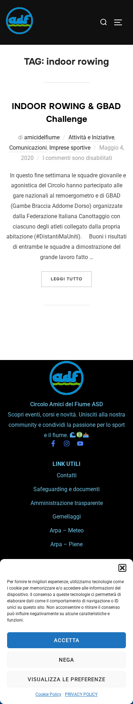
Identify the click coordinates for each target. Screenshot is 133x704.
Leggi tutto (71, 276)
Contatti (67, 475)
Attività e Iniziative (91, 137)
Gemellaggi (66, 516)
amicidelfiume (42, 137)
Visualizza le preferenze (66, 679)
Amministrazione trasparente (67, 503)
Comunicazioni (28, 147)
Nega (66, 660)
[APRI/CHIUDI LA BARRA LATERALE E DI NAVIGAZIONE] (120, 22)
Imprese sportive (69, 147)
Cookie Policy (48, 694)
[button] (122, 567)
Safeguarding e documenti (66, 489)
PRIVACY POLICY (81, 694)
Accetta (66, 640)
